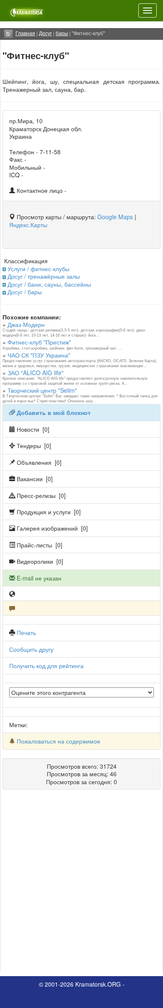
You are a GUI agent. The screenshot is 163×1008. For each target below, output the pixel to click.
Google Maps (115, 216)
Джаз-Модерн (26, 324)
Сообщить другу (31, 649)
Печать (26, 632)
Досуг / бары (25, 292)
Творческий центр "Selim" (42, 390)
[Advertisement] (81, 884)
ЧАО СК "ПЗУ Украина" (39, 355)
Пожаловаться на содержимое (58, 741)
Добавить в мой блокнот (54, 412)
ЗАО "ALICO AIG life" (36, 372)
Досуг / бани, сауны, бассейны (49, 284)
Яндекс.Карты (28, 224)
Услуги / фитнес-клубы (38, 268)
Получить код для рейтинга (46, 665)
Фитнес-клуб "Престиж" (39, 342)
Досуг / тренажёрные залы (44, 276)
